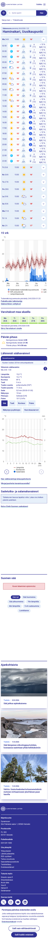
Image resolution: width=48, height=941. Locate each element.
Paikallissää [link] (18, 20)
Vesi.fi (3, 885)
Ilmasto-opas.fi (7, 877)
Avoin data (5, 883)
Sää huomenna (29, 597)
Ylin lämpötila (33, 602)
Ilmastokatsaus (7, 880)
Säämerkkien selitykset (11, 304)
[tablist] (24, 406)
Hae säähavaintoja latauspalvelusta (16, 479)
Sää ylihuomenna (16, 602)
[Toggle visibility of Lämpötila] (19, 467)
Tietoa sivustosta (8, 859)
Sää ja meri (6, 20)
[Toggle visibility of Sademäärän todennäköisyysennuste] (23, 290)
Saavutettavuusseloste (10, 862)
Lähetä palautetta (7, 854)
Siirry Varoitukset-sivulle (11, 328)
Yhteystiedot (6, 851)
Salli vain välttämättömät (24, 928)
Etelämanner (5, 891)
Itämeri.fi (4, 888)
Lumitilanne (24, 610)
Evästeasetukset (7, 867)
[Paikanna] (3, 13)
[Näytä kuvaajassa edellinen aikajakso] (6, 472)
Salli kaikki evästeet (24, 934)
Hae (41, 13)
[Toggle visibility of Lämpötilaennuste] (16, 294)
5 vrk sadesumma (32, 606)
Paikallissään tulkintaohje (11, 301)
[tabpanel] (24, 443)
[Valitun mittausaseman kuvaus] (45, 368)
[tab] (4, 403)
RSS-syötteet (6, 856)
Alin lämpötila (14, 606)
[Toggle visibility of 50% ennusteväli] (15, 292)
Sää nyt (16, 597)
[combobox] (23, 13)
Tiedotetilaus (6, 864)
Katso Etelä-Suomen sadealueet (14, 506)
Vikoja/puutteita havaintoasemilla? (15, 483)
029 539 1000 (6, 843)
